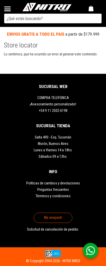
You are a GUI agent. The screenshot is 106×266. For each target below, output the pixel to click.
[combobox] (53, 18)
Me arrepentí (53, 217)
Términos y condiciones (53, 196)
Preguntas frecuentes (53, 190)
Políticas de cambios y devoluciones (53, 183)
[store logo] (47, 7)
